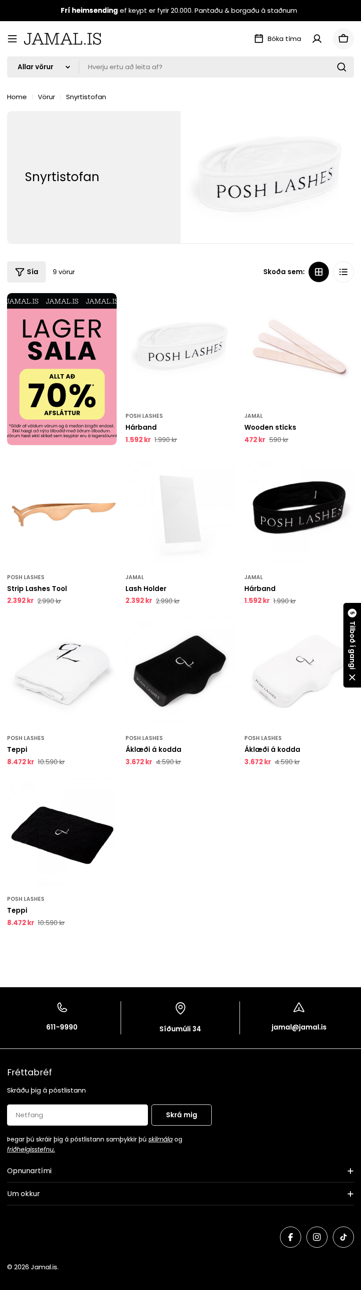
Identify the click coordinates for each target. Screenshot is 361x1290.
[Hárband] (180, 348)
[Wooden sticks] (299, 348)
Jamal (253, 416)
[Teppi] (62, 670)
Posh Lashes (144, 416)
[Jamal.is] (62, 369)
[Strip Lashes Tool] (62, 509)
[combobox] (180, 67)
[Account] (317, 38)
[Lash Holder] (180, 509)
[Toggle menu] (12, 38)
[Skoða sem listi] (343, 272)
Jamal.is (44, 1266)
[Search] (341, 67)
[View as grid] (318, 272)
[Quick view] (222, 312)
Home (17, 96)
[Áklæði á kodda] (180, 670)
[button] (352, 645)
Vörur (46, 96)
